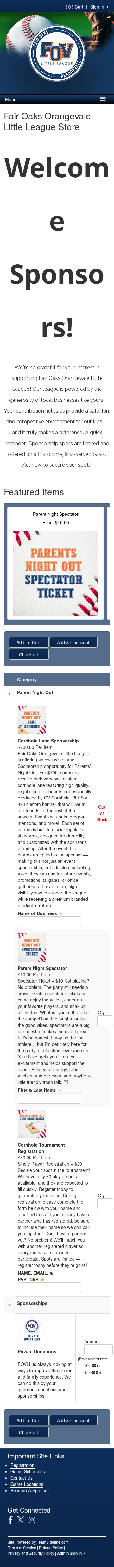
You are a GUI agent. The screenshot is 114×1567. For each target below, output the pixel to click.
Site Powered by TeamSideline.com (38, 1542)
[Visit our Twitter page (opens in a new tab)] (23, 1519)
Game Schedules (27, 1471)
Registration (22, 1465)
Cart (74, 6)
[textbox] (49, 921)
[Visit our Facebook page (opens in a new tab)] (13, 1520)
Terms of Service (22, 1547)
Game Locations (26, 1484)
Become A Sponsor (29, 1490)
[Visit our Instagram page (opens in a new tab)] (34, 1520)
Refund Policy (51, 1547)
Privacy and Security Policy (31, 1553)
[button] (9, 694)
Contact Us (21, 1478)
